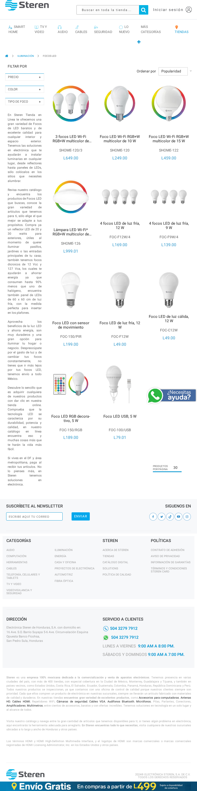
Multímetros (35, 705)
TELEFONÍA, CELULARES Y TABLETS (23, 576)
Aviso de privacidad (165, 556)
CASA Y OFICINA (65, 562)
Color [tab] (12, 89)
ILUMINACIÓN (25, 56)
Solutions (110, 568)
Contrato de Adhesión (167, 550)
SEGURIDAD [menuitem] (103, 29)
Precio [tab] (13, 77)
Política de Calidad (117, 574)
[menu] (98, 34)
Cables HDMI (21, 701)
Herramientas (16, 562)
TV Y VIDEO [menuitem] (41, 29)
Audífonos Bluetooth (120, 701)
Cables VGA (97, 701)
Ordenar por (146, 71)
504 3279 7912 (123, 628)
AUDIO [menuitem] (63, 29)
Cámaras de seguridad (72, 701)
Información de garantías (171, 562)
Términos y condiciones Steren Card (169, 570)
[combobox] (115, 9)
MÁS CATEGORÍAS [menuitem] (151, 29)
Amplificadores (16, 705)
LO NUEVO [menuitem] (124, 29)
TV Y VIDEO (13, 584)
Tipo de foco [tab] (18, 101)
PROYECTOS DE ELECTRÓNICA (74, 568)
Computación (16, 556)
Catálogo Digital (115, 562)
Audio (10, 550)
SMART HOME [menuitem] (16, 29)
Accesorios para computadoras (159, 698)
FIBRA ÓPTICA (64, 581)
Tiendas (108, 556)
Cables (11, 568)
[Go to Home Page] (7, 55)
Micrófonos (143, 701)
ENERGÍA (60, 556)
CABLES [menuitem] (81, 29)
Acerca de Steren (116, 550)
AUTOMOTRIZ (64, 574)
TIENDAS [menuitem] (182, 29)
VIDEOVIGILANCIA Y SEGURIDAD (19, 591)
